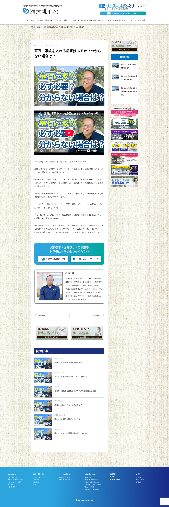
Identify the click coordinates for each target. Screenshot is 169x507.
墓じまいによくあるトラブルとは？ (68, 405)
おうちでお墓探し (63, 20)
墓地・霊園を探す (47, 20)
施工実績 (92, 20)
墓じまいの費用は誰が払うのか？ (67, 419)
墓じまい (101, 20)
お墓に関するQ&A (79, 20)
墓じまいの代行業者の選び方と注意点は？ (70, 377)
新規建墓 (141, 20)
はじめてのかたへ (31, 20)
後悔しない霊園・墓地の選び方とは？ (69, 362)
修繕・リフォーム (129, 20)
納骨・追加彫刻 (114, 20)
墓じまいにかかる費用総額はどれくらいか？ (71, 433)
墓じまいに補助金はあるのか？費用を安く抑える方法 (75, 391)
